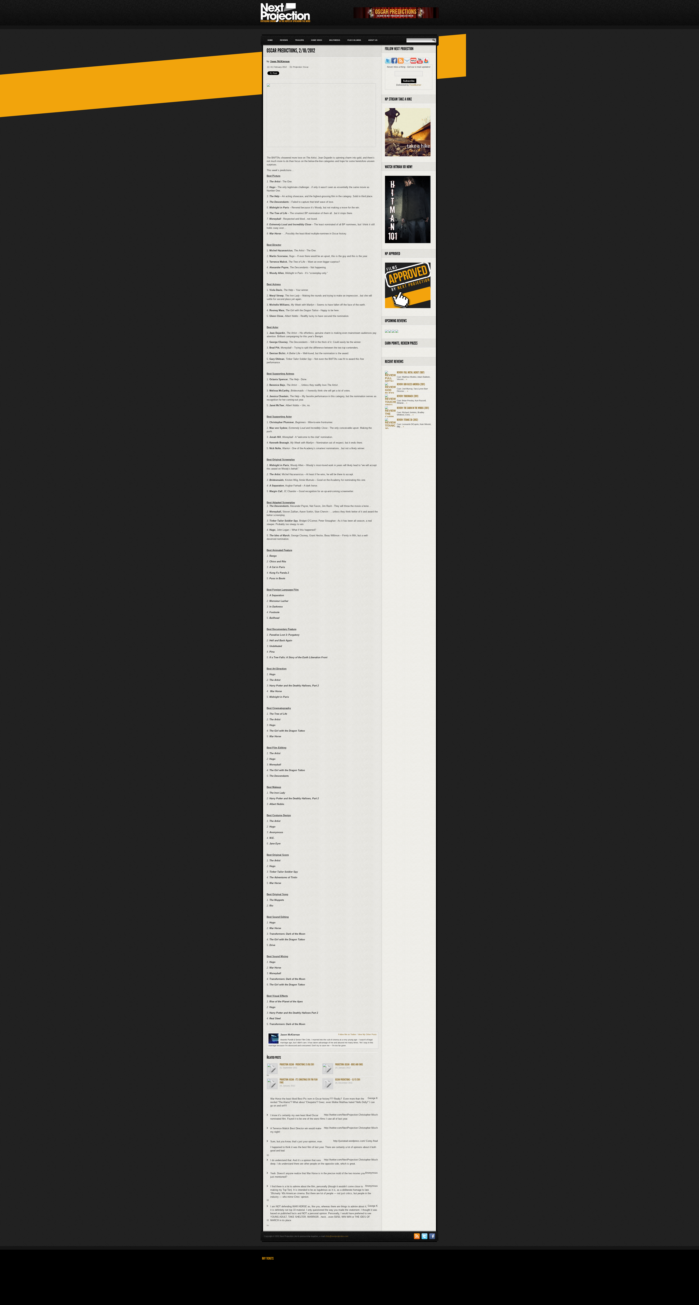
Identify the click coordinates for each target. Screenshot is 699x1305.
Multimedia (334, 40)
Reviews (284, 40)
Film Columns (354, 40)
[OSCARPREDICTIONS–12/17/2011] (347, 1079)
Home (270, 40)
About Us (372, 40)
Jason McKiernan (280, 61)
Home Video (316, 40)
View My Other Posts (367, 1034)
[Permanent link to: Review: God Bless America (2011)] (411, 384)
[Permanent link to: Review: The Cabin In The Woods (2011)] (413, 407)
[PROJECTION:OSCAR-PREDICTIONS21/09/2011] (297, 1064)
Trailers (299, 40)
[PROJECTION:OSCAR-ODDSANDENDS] (349, 1064)
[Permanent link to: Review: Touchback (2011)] (407, 395)
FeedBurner (415, 85)
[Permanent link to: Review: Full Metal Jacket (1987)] (410, 372)
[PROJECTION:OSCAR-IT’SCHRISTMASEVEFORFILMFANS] (299, 1081)
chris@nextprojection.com (336, 1236)
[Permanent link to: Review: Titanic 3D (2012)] (407, 419)
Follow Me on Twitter (347, 1034)
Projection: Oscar (301, 67)
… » (405, 379)
